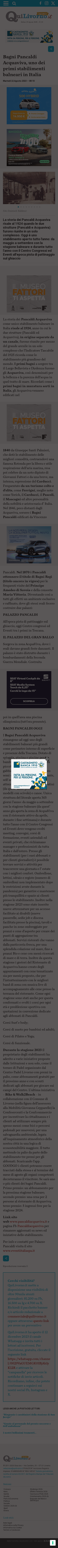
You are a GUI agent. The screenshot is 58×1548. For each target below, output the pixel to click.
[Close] (47, 759)
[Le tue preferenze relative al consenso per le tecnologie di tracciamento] (53, 1543)
